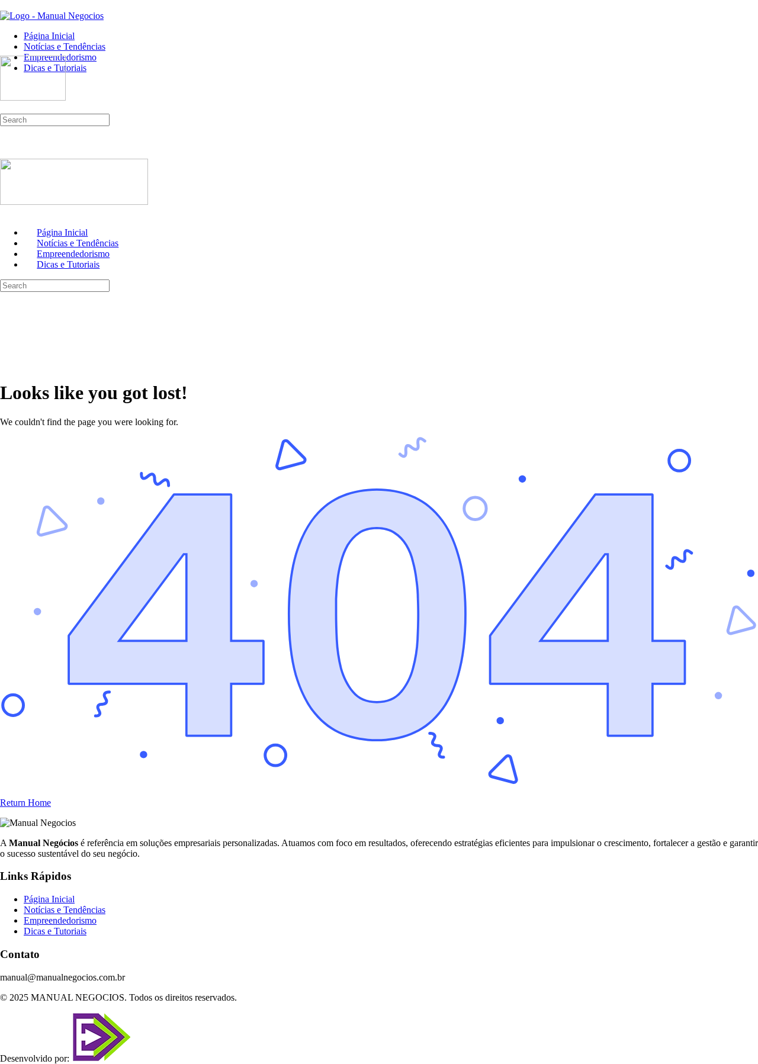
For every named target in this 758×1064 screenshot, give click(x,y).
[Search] (6, 108)
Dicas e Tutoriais (55, 931)
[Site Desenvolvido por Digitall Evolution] (101, 1058)
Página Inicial (49, 899)
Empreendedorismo (60, 920)
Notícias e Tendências (64, 910)
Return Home (25, 803)
